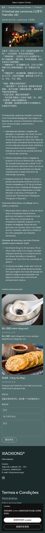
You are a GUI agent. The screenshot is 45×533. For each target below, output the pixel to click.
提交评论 (9, 439)
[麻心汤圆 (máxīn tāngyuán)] (22, 309)
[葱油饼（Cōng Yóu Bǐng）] (22, 359)
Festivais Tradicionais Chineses (19, 7)
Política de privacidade (12, 503)
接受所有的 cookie (22, 520)
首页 (3, 7)
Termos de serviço (9, 498)
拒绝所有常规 (22, 526)
